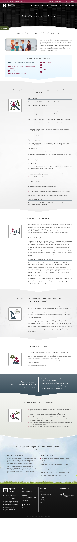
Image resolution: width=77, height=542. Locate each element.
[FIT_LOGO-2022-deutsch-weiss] (9, 4)
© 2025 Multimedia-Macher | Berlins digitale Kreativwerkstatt (38, 516)
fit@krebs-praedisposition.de (29, 505)
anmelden (48, 464)
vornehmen (47, 466)
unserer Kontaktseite (62, 475)
